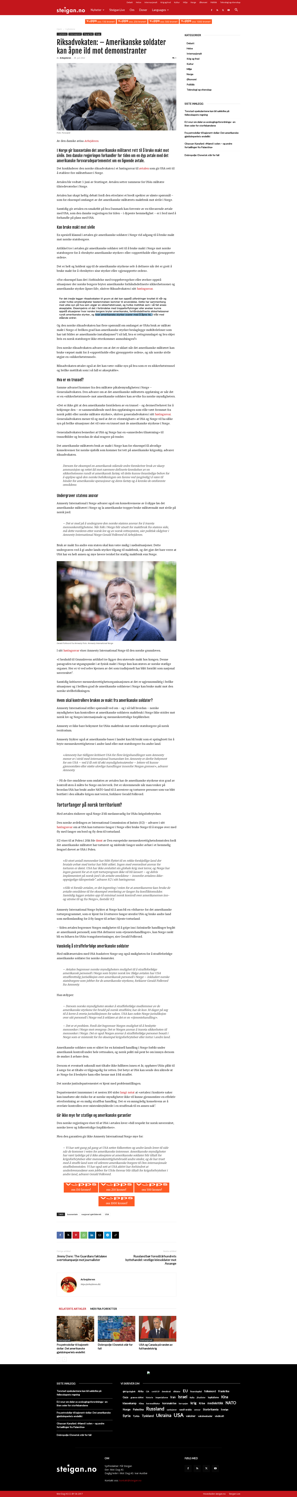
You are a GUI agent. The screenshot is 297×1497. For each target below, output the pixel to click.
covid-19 (155, 1391)
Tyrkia (136, 1416)
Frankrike (223, 1391)
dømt (99, 840)
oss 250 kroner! (137, 21)
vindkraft (219, 1416)
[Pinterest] (76, 1235)
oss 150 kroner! (105, 21)
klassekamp (129, 1403)
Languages (159, 10)
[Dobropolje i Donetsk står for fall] (116, 1329)
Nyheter (96, 10)
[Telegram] (107, 1235)
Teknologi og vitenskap (230, 2)
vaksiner (191, 1415)
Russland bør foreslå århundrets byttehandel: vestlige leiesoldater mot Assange (150, 1259)
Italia (192, 1397)
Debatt (130, 2)
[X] (223, 10)
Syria (126, 1415)
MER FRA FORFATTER (103, 1308)
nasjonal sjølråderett (91, 1214)
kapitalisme (213, 1397)
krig (193, 1403)
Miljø (185, 2)
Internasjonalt (151, 2)
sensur (197, 1410)
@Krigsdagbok (129, 1391)
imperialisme (162, 1397)
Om (132, 10)
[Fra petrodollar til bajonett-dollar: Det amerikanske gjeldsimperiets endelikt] (75, 1329)
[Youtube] (228, 10)
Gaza (125, 1397)
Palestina (138, 1409)
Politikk (214, 2)
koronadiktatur (153, 1403)
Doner (143, 10)
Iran (173, 1397)
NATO (231, 1403)
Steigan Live (117, 10)
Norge (193, 2)
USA (107, 1214)
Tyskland (148, 1416)
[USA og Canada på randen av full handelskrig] (157, 1329)
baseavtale (72, 1214)
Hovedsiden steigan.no (214, 1493)
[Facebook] (211, 10)
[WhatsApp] (83, 1235)
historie (149, 1397)
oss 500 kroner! (169, 21)
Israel (182, 1397)
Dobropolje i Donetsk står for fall (202, 155)
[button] (236, 10)
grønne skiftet (137, 1397)
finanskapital (196, 1391)
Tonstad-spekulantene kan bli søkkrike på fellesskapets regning (207, 113)
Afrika (141, 1391)
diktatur (176, 1391)
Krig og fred (166, 2)
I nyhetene (62, 34)
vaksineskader (205, 1416)
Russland (155, 1409)
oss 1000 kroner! (200, 21)
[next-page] (64, 1359)
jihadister (201, 1397)
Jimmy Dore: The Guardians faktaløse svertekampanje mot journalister (82, 1258)
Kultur (177, 2)
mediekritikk (215, 1403)
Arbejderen (65, 58)
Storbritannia (210, 1409)
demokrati (166, 1391)
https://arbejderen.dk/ (91, 1284)
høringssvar (145, 288)
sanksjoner (172, 1410)
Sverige (224, 1409)
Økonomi (203, 2)
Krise (202, 1403)
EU (185, 1391)
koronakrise (169, 1403)
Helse (138, 2)
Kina (224, 1397)
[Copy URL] (115, 1235)
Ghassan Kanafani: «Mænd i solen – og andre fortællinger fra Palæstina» (208, 145)
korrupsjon (183, 1403)
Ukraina (163, 1415)
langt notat (127, 1092)
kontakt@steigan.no (130, 1480)
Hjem (59, 29)
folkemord (210, 1391)
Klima (141, 1403)
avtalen (144, 168)
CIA (147, 1391)
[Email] (99, 1235)
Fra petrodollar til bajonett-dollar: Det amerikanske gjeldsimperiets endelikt (73, 1348)
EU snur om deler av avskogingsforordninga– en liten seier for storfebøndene (210, 123)
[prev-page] (59, 1359)
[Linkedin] (91, 1235)
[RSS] (217, 10)
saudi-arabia (185, 1409)
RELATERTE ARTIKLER (72, 1308)
